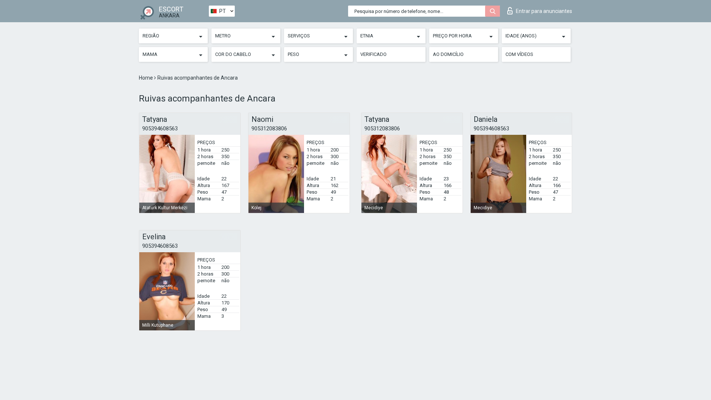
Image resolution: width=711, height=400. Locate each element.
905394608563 (160, 128)
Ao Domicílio (448, 54)
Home (146, 78)
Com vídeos (519, 54)
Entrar (544, 11)
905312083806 (269, 128)
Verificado (373, 54)
